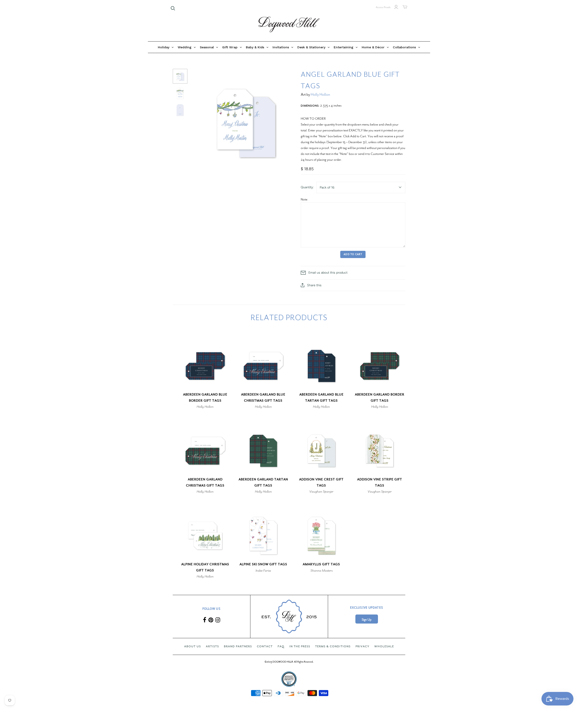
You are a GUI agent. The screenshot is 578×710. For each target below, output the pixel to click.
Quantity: (307, 187)
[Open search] (173, 8)
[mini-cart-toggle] (405, 7)
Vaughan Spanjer (321, 491)
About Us (192, 646)
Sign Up (366, 619)
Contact (265, 646)
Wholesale (384, 646)
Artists (212, 646)
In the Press (299, 646)
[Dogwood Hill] (289, 25)
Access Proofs (383, 7)
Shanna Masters (321, 570)
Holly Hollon (320, 94)
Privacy (362, 646)
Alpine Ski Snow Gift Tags (263, 564)
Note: (304, 199)
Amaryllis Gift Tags (321, 564)
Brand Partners (238, 646)
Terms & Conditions (333, 646)
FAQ (281, 646)
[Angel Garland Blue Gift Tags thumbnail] (180, 76)
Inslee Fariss (263, 570)
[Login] (396, 7)
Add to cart (353, 254)
